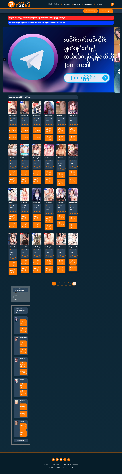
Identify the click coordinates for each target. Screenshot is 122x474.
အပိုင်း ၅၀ (71, 173)
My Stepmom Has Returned (65, 247)
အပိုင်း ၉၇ (23, 173)
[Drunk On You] (16, 360)
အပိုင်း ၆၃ (35, 269)
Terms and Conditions (71, 464)
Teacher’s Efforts (50, 202)
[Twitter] (57, 459)
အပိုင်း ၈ (23, 137)
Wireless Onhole (38, 115)
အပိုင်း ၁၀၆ (35, 130)
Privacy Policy (56, 464)
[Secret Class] (36, 194)
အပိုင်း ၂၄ (71, 262)
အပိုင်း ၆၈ (35, 173)
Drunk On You (22, 359)
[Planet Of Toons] (19, 4)
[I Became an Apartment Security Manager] (24, 107)
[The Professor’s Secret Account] (49, 150)
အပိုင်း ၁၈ (59, 217)
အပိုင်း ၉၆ (23, 181)
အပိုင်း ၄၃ (11, 173)
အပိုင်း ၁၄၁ (11, 264)
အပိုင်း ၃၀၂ (35, 225)
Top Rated (99, 4)
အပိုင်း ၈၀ (47, 219)
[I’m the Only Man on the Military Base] (36, 239)
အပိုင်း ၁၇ (59, 224)
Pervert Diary (25, 247)
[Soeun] (12, 194)
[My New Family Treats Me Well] (73, 194)
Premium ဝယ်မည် (90, 11)
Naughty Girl (73, 247)
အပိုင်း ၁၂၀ (59, 183)
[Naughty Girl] (73, 239)
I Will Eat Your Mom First (16, 247)
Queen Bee (48, 115)
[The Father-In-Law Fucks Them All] (73, 150)
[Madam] (61, 107)
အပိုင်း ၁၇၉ (59, 138)
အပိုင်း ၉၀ (23, 217)
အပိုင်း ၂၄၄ (47, 138)
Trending (77, 4)
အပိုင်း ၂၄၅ (47, 130)
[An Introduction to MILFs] (24, 194)
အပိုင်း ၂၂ (71, 138)
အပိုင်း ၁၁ (47, 181)
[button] (61, 60)
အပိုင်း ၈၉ (23, 225)
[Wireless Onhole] (36, 107)
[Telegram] (61, 459)
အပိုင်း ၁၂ (47, 173)
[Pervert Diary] (24, 239)
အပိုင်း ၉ (23, 130)
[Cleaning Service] (36, 150)
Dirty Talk (11, 158)
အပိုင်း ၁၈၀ (59, 130)
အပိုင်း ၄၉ (71, 181)
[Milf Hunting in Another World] (61, 150)
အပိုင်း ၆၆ (11, 137)
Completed (66, 4)
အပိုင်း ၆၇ (11, 130)
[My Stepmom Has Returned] (61, 239)
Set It (22, 158)
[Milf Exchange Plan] (12, 107)
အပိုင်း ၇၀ (47, 269)
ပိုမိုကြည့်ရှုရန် (20, 440)
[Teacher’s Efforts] (49, 194)
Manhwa (56, 4)
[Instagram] (64, 459)
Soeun (10, 202)
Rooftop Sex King (50, 247)
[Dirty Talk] (12, 150)
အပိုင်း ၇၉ (47, 227)
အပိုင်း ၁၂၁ (59, 175)
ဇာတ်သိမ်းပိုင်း (21, 364)
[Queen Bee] (49, 107)
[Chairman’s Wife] (73, 107)
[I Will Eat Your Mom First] (12, 239)
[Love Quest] (61, 194)
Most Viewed (87, 4)
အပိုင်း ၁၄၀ (11, 271)
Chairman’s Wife (74, 115)
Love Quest (60, 202)
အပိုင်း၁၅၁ (22, 407)
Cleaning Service (38, 158)
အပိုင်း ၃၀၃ (35, 217)
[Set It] (24, 150)
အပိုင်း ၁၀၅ (35, 137)
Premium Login (106, 11)
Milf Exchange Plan (14, 115)
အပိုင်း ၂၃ (71, 130)
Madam (59, 115)
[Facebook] (53, 459)
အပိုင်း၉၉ (22, 372)
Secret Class (36, 202)
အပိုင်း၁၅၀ (22, 414)
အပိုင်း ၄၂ (11, 181)
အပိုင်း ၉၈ (11, 217)
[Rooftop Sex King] (49, 239)
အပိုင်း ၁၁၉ (71, 226)
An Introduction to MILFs (28, 202)
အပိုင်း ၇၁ (47, 262)
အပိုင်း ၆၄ (35, 262)
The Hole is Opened (22, 401)
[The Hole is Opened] (16, 402)
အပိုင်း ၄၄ (59, 262)
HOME (50, 4)
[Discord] (68, 459)
